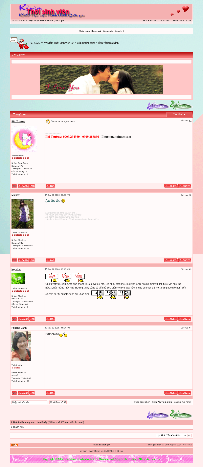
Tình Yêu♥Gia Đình (108, 43)
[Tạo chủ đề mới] (181, 105)
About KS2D (149, 21)
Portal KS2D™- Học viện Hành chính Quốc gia (38, 21)
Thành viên (177, 21)
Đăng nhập (108, 31)
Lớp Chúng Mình (86, 43)
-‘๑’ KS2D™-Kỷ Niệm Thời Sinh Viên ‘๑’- (52, 43)
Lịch (188, 21)
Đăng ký (119, 31)
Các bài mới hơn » (183, 402)
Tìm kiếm (163, 21)
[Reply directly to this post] (185, 186)
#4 (190, 328)
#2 (190, 195)
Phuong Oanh (19, 328)
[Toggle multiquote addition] (171, 186)
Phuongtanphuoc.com (116, 136)
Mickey (15, 195)
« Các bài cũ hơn (142, 402)
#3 (190, 269)
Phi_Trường (18, 121)
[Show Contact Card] (23, 186)
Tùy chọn (178, 114)
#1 (190, 120)
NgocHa (16, 269)
